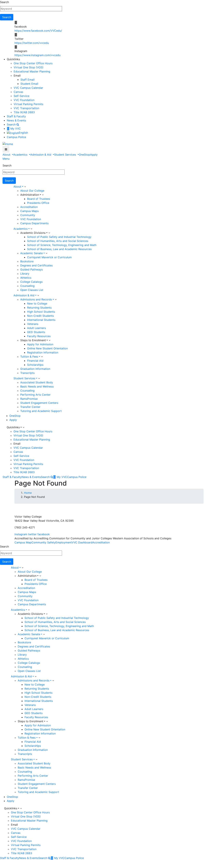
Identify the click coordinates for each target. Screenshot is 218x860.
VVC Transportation (26, 108)
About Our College (32, 190)
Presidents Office (38, 203)
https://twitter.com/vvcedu (31, 43)
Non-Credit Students (40, 315)
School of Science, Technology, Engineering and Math (61, 245)
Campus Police (16, 137)
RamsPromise (29, 398)
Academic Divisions (32, 232)
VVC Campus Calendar (28, 87)
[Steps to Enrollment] (49, 340)
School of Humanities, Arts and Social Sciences (57, 241)
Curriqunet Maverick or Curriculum (49, 257)
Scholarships (35, 364)
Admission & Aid (41, 154)
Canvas (18, 92)
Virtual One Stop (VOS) (28, 67)
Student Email (29, 83)
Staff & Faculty (16, 116)
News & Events (16, 120)
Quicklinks (13, 427)
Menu (6, 158)
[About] (25, 186)
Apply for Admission (40, 344)
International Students (41, 320)
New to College (37, 303)
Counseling (27, 286)
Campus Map (23, 542)
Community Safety (44, 542)
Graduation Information (35, 368)
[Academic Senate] (46, 253)
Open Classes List (31, 290)
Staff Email (27, 79)
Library (24, 273)
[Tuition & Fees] (42, 356)
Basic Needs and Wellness (37, 386)
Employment (64, 542)
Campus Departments (34, 223)
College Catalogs (31, 281)
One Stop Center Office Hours (33, 63)
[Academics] (31, 228)
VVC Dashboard (82, 542)
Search (4, 2)
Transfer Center (30, 407)
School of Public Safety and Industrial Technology (59, 237)
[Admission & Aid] (38, 295)
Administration (29, 194)
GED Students (36, 332)
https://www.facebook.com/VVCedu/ (38, 30)
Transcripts (27, 373)
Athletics (25, 277)
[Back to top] (1, 508)
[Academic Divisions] (49, 233)
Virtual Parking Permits (28, 104)
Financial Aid (35, 360)
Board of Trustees (38, 198)
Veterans (32, 324)
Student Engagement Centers (39, 402)
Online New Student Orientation (47, 348)
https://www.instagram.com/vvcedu (37, 55)
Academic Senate (31, 253)
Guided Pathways (31, 269)
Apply (94, 154)
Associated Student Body (36, 382)
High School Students (41, 311)
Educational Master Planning (32, 71)
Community (27, 215)
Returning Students (39, 307)
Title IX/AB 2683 (24, 112)
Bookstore (27, 261)
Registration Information (42, 352)
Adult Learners (36, 328)
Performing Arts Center (35, 394)
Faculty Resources (39, 336)
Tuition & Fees (29, 356)
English (23, 132)
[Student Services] (39, 378)
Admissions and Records (36, 299)
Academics (20, 154)
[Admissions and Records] (56, 299)
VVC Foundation (24, 100)
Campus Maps (29, 211)
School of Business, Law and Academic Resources (59, 249)
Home (28, 492)
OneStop (84, 154)
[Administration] (43, 194)
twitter (32, 534)
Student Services (65, 154)
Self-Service (21, 96)
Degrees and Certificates (36, 265)
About (7, 154)
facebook (43, 534)
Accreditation (29, 207)
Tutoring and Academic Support (41, 411)
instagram (20, 534)
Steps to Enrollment (33, 340)
